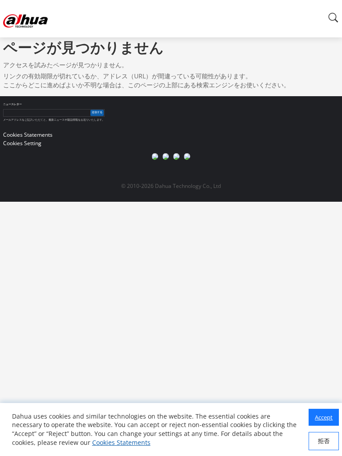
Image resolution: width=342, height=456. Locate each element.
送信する (97, 112)
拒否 (324, 441)
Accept (324, 417)
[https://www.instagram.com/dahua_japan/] (176, 156)
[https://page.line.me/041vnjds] (187, 156)
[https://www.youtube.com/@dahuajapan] (166, 156)
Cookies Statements (121, 442)
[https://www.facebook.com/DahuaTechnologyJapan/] (155, 156)
